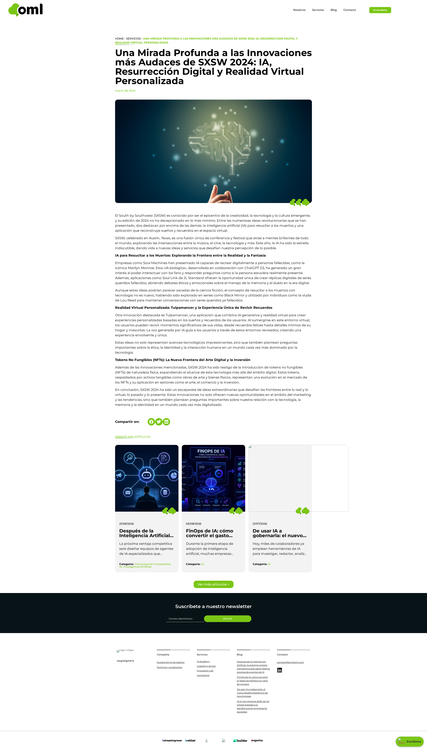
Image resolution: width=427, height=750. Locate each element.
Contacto (349, 10)
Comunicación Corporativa (152, 564)
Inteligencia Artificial (137, 566)
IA (120, 566)
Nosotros (299, 10)
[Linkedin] (279, 670)
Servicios (318, 10)
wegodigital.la (125, 660)
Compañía (163, 654)
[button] (151, 422)
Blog (334, 10)
